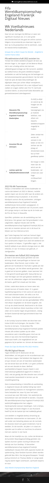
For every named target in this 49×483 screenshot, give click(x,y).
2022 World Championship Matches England (22, 468)
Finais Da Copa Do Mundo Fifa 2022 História (21, 347)
